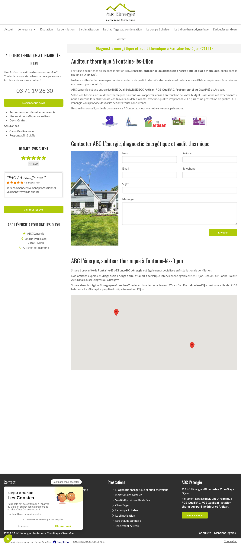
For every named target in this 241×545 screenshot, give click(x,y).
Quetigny (113, 279)
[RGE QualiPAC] (199, 121)
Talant (233, 275)
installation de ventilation (195, 270)
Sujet (125, 184)
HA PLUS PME (97, 541)
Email (125, 168)
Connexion (230, 541)
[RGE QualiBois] (179, 121)
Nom (125, 153)
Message (128, 199)
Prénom (187, 153)
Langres (97, 279)
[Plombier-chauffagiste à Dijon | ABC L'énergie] (120, 12)
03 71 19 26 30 (34, 90)
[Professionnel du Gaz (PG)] (131, 121)
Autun (75, 279)
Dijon (199, 275)
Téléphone (188, 168)
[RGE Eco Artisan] (155, 121)
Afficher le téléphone (36, 247)
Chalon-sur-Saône (216, 275)
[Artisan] (109, 121)
